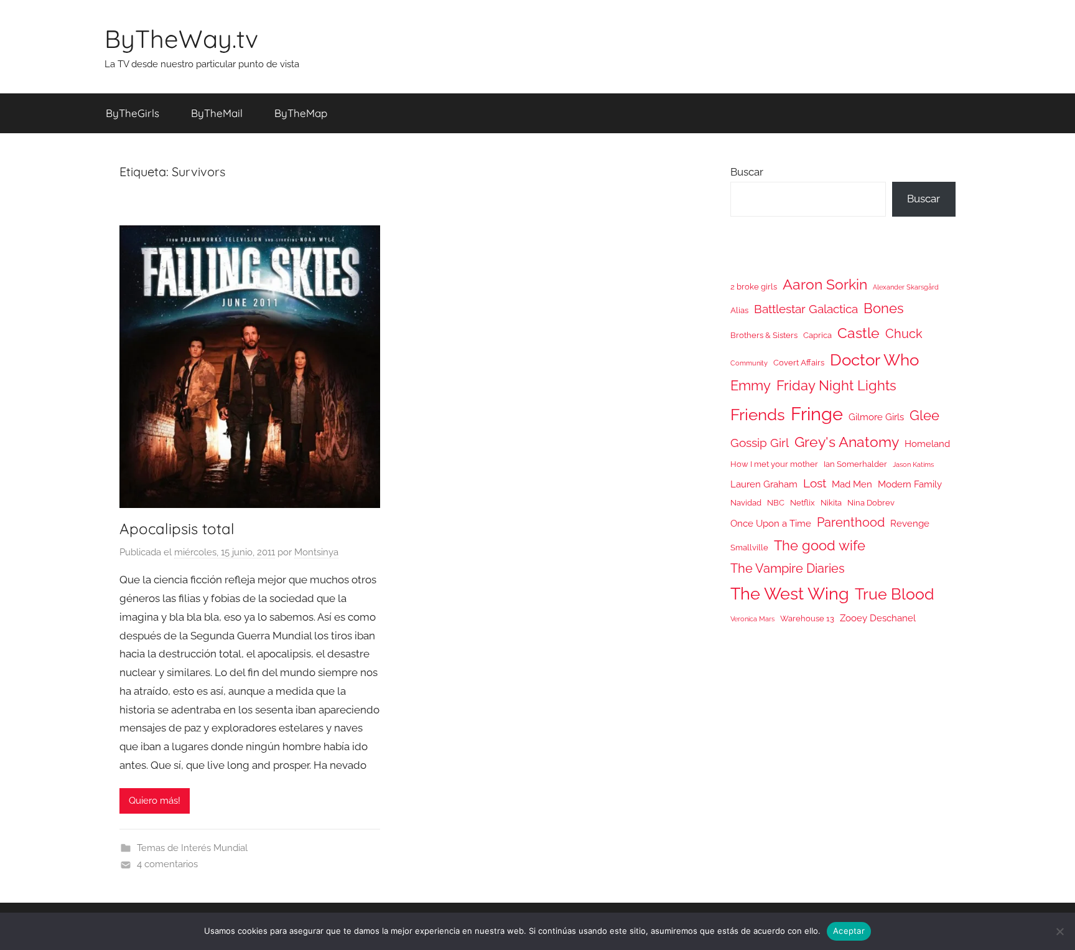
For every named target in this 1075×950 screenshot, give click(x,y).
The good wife (819, 545)
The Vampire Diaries (787, 568)
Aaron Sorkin (825, 284)
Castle (858, 332)
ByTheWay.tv (181, 38)
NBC (775, 502)
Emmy (750, 385)
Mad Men (852, 484)
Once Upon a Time (770, 523)
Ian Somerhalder (855, 464)
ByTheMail (217, 113)
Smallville (749, 547)
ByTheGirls (132, 113)
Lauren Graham (764, 484)
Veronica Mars (752, 619)
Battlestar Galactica (806, 309)
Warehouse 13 (807, 618)
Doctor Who (874, 359)
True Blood (894, 594)
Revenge (909, 523)
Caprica (817, 335)
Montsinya (316, 552)
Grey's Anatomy (846, 441)
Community (749, 363)
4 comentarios (167, 864)
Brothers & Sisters (764, 335)
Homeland (927, 443)
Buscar (746, 172)
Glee (924, 415)
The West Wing (789, 593)
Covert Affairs (798, 362)
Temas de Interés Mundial (192, 848)
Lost (814, 483)
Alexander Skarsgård (906, 287)
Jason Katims (913, 464)
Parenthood (851, 522)
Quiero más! (154, 800)
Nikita (831, 502)
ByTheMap (300, 113)
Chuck (904, 333)
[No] (1059, 931)
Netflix (802, 502)
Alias (739, 310)
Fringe (817, 414)
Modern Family (910, 484)
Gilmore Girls (876, 417)
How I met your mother (774, 464)
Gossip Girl (759, 442)
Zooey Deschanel (878, 618)
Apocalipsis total (177, 528)
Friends (757, 414)
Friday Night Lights (836, 385)
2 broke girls (753, 286)
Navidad (745, 502)
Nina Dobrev (871, 502)
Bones (883, 308)
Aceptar (849, 931)
